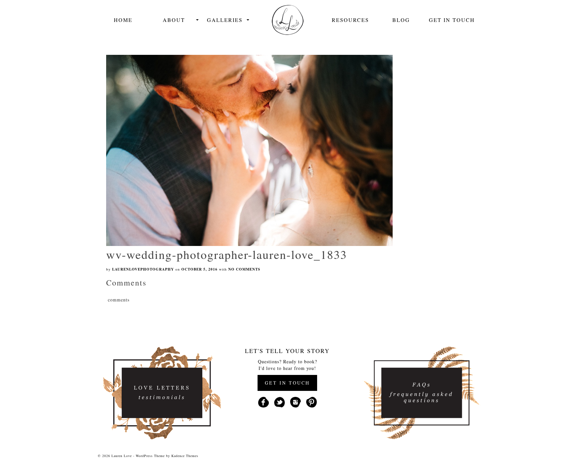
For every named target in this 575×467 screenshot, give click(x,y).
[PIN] (311, 401)
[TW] (280, 401)
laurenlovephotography (143, 269)
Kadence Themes (184, 455)
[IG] (295, 401)
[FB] (264, 401)
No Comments (244, 269)
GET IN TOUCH (287, 383)
